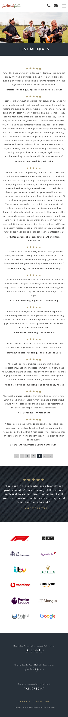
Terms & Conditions (34, 701)
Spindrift (52, 707)
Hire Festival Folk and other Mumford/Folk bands (32, 646)
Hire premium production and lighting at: (34, 684)
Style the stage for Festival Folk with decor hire (32, 665)
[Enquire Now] (55, 6)
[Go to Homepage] (11, 6)
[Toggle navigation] (64, 6)
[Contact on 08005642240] (49, 5)
